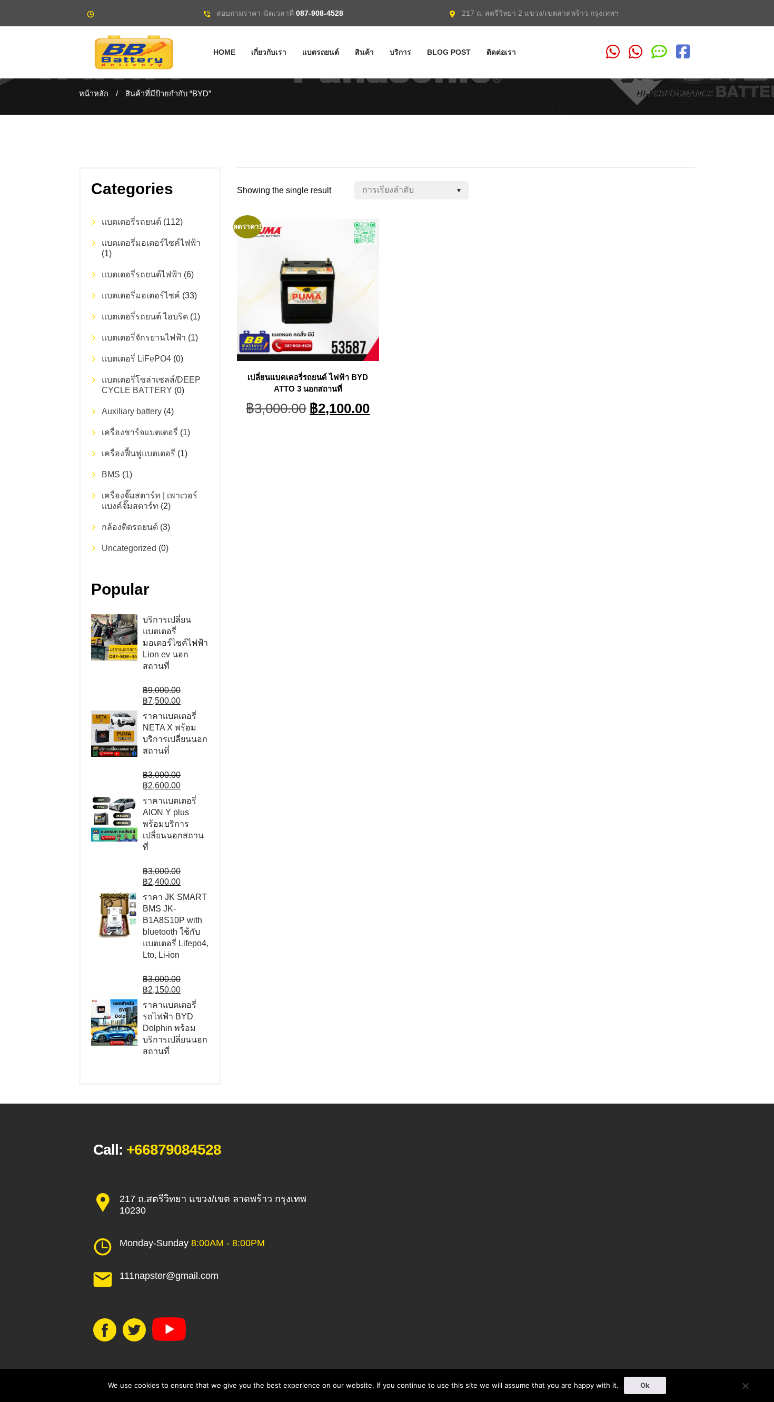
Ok (645, 1385)
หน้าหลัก (93, 93)
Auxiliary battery (132, 411)
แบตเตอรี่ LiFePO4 (136, 358)
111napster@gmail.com (169, 1275)
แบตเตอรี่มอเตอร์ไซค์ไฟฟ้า (151, 242)
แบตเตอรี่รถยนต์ (131, 221)
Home (224, 52)
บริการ (400, 52)
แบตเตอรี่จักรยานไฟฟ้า (144, 337)
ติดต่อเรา (501, 52)
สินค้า (364, 52)
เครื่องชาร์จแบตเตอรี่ (140, 432)
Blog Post (449, 52)
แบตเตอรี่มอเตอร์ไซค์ (141, 295)
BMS (111, 474)
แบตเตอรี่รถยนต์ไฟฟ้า (142, 274)
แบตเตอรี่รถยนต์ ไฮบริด (145, 316)
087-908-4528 (319, 13)
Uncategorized (129, 548)
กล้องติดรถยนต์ (130, 527)
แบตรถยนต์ (320, 52)
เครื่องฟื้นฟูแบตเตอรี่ (138, 453)
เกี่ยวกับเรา (268, 52)
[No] (745, 1385)
